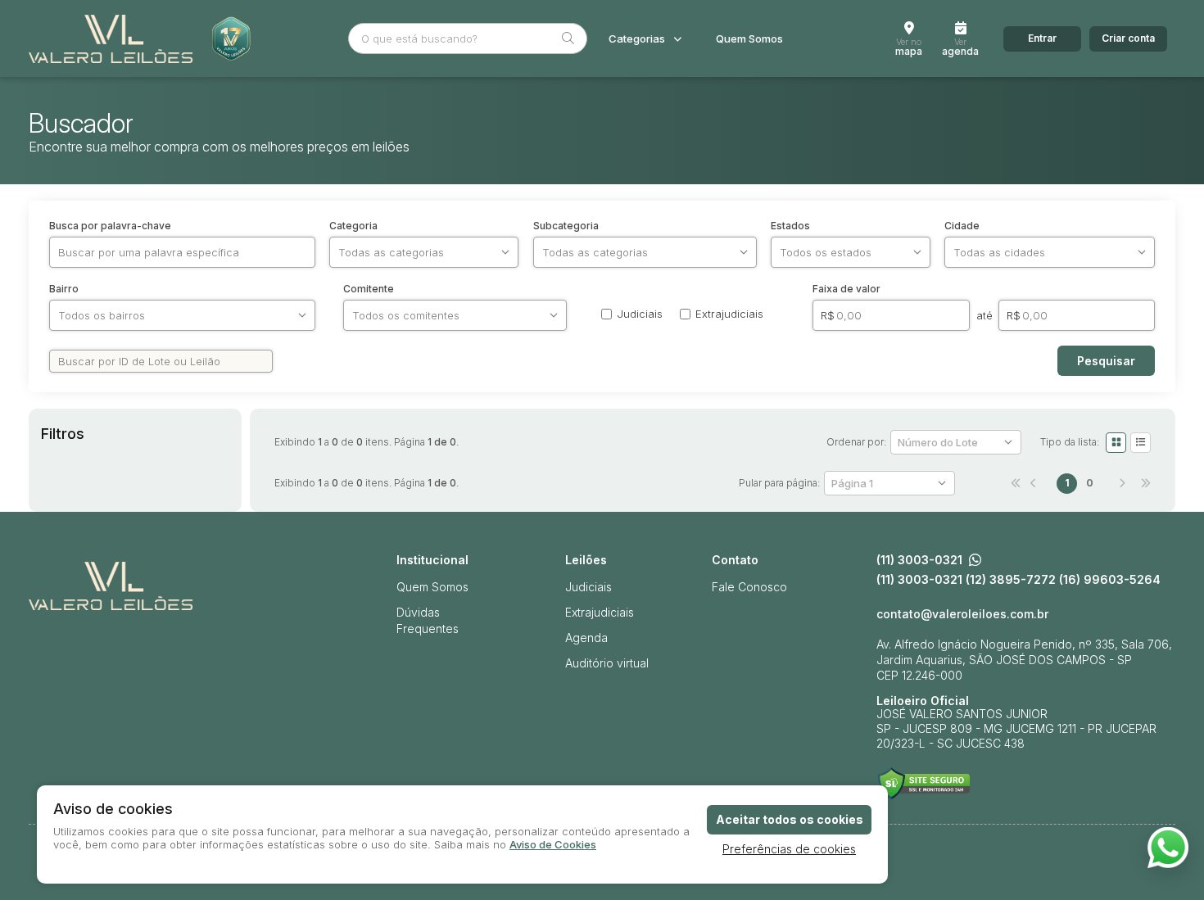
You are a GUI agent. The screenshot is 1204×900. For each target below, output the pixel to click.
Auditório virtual (607, 663)
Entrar (1042, 38)
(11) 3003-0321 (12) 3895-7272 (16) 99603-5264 (1018, 580)
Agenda (586, 637)
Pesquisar (1106, 361)
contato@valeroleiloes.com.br (962, 614)
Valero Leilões (110, 38)
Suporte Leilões (923, 783)
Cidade (962, 226)
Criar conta (1128, 38)
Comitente (368, 289)
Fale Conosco (749, 587)
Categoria (353, 226)
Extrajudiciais (599, 612)
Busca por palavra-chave (110, 226)
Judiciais (588, 587)
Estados (790, 226)
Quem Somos (749, 39)
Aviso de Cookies (552, 844)
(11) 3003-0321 (919, 561)
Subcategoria (566, 226)
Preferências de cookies (789, 849)
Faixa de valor (846, 289)
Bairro (64, 289)
